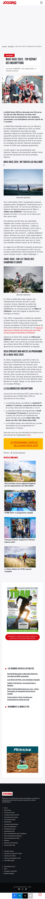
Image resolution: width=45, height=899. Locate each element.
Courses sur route (9, 812)
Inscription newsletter (10, 871)
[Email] (30, 895)
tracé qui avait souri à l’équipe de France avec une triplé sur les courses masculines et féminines (23, 330)
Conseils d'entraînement (11, 824)
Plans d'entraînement (10, 826)
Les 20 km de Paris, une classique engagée (23, 680)
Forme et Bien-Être (9, 845)
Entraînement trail (9, 831)
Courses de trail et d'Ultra (11, 815)
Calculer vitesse (9, 851)
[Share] (14, 895)
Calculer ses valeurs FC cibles (13, 853)
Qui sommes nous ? (9, 866)
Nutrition (6, 840)
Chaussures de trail (9, 819)
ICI (29, 435)
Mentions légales (9, 873)
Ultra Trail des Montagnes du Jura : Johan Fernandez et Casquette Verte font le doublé (23, 691)
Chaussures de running (11, 817)
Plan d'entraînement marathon (13, 836)
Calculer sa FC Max (10, 856)
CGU (5, 869)
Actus (6, 808)
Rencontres (7, 810)
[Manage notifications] (40, 894)
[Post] (25, 895)
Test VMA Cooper (9, 860)
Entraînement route (9, 829)
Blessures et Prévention (11, 843)
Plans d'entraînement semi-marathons (15, 833)
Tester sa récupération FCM (12, 858)
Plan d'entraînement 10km (11, 838)
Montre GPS (7, 822)
